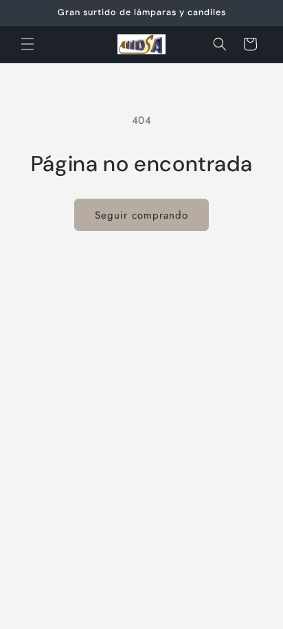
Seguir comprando (141, 215)
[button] (27, 44)
